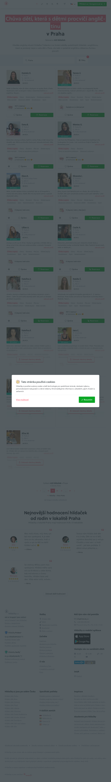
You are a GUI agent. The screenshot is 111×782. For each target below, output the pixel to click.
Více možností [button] (22, 399)
